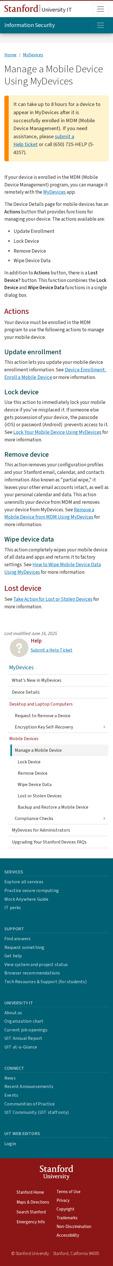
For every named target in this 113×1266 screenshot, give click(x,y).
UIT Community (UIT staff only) (36, 1112)
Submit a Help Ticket (51, 650)
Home (10, 55)
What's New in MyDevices (36, 680)
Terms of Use (69, 1192)
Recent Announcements (28, 1086)
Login (10, 1144)
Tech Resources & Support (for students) (45, 982)
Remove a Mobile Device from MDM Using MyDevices (49, 513)
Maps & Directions (33, 1202)
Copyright (65, 1209)
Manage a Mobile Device (38, 750)
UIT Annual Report (23, 1038)
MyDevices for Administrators (41, 830)
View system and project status (36, 964)
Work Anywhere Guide (26, 899)
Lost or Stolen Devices (40, 796)
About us (13, 1013)
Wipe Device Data (35, 784)
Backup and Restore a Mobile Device (53, 807)
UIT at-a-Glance (20, 1047)
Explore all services (23, 882)
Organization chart (24, 1021)
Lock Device (29, 762)
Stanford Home (30, 1192)
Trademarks (67, 1218)
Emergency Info (31, 1222)
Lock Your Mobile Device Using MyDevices (57, 432)
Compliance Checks (34, 818)
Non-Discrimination (74, 1227)
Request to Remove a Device (42, 716)
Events (11, 1095)
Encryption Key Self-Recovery (44, 727)
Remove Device (33, 773)
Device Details (26, 692)
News (10, 1078)
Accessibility (68, 1235)
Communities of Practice (29, 1104)
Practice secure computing (31, 890)
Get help (13, 956)
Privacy (63, 1200)
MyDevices (33, 55)
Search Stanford (31, 1212)
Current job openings (26, 1030)
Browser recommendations (32, 973)
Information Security (29, 25)
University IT (56, 10)
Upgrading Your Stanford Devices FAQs (49, 842)
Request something (24, 947)
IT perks (12, 907)
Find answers (17, 939)
